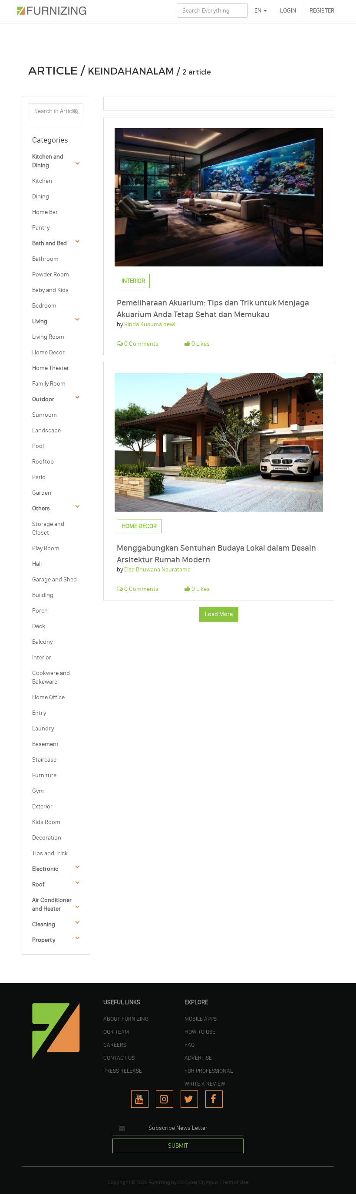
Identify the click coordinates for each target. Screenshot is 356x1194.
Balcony (42, 642)
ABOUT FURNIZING (125, 1018)
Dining (40, 196)
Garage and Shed (54, 579)
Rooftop (43, 461)
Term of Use (235, 1182)
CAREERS (114, 1044)
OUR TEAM (116, 1031)
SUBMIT (178, 1145)
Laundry (43, 728)
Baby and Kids (50, 290)
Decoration (46, 837)
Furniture (44, 775)
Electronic (45, 869)
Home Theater (50, 368)
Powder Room (50, 274)
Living (39, 321)
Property (43, 940)
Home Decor (48, 352)
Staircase (44, 759)
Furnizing (159, 1182)
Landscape (46, 430)
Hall (37, 564)
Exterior (42, 806)
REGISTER (322, 10)
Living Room (48, 337)
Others (41, 508)
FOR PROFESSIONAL (209, 1070)
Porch (40, 610)
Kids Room (46, 822)
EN (258, 10)
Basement (45, 744)
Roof (38, 884)
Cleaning (43, 924)
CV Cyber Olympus (198, 1182)
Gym (38, 791)
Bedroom (44, 305)
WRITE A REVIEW (205, 1083)
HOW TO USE (200, 1031)
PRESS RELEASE (122, 1070)
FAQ (189, 1044)
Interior (41, 657)
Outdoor (43, 399)
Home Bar (45, 212)
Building (42, 595)
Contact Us (119, 1057)
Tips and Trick (50, 853)
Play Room (45, 548)
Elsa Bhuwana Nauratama (157, 569)
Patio (39, 477)
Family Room (49, 383)
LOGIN (288, 10)
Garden (41, 492)
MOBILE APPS (201, 1018)
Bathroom (45, 259)
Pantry (40, 227)
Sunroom (44, 415)
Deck (38, 626)
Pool (38, 446)
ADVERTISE (198, 1057)
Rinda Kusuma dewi (149, 324)
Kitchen (42, 181)
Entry (39, 713)
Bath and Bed (49, 243)
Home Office (48, 697)
